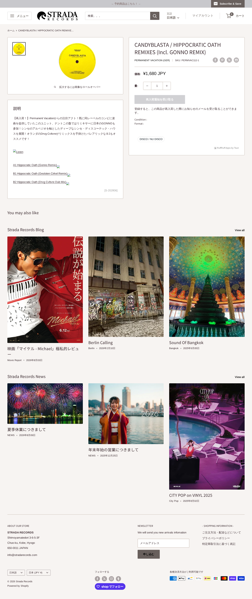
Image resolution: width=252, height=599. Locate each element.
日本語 (13, 572)
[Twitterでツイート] (229, 60)
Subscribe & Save (230, 3)
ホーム (11, 30)
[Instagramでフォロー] (111, 578)
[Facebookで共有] (215, 60)
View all (240, 230)
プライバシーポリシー (216, 538)
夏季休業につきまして (26, 429)
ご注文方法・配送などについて (221, 532)
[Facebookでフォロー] (97, 578)
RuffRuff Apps (224, 148)
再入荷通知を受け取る (160, 99)
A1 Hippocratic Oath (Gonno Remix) (35, 165)
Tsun (236, 148)
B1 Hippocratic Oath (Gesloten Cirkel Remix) (40, 173)
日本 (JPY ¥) (35, 572)
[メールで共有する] (236, 60)
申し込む (148, 554)
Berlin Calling (100, 342)
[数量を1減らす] (147, 86)
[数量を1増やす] (167, 86)
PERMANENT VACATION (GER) (152, 60)
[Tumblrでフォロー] (118, 578)
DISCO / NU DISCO (151, 139)
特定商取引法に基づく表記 (218, 543)
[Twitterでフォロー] (104, 578)
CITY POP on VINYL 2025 (190, 495)
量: (136, 85)
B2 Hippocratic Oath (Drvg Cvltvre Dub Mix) (39, 181)
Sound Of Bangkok (186, 342)
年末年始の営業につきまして (113, 449)
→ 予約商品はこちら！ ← (126, 3)
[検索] (154, 16)
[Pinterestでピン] (222, 60)
